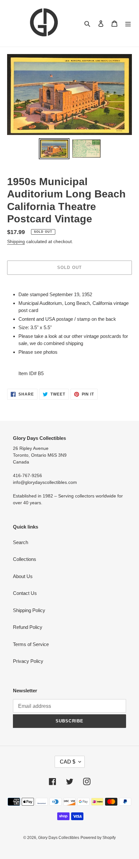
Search (20, 542)
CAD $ (67, 761)
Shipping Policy (29, 610)
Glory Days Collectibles (58, 837)
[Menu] (128, 23)
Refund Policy (27, 627)
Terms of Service (31, 644)
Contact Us (25, 593)
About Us (23, 576)
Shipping (16, 241)
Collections (24, 559)
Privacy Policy (28, 661)
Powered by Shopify (98, 837)
